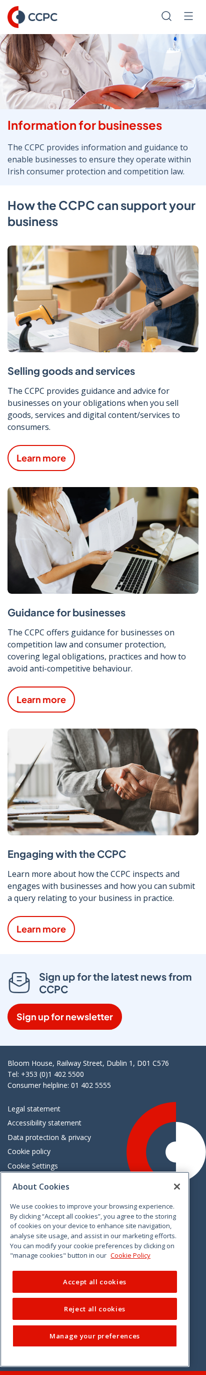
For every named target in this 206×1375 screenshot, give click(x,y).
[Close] (177, 1187)
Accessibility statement (45, 1122)
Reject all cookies (95, 1308)
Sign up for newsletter (64, 1016)
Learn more (41, 458)
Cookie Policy (130, 1255)
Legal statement (34, 1108)
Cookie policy (29, 1151)
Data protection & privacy (49, 1137)
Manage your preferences (95, 1335)
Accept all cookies (94, 1281)
